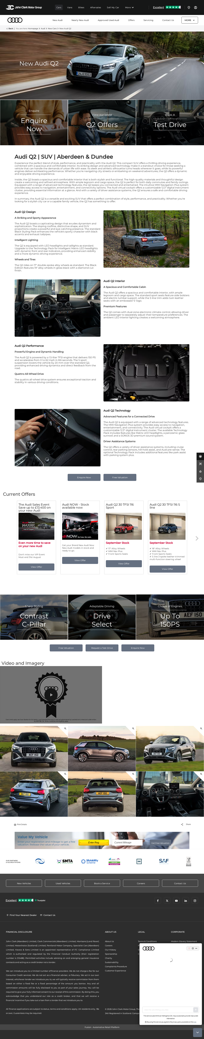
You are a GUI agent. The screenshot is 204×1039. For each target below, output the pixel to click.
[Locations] (188, 7)
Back (11, 28)
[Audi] (14, 20)
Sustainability (111, 962)
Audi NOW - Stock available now (75, 506)
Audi (43, 28)
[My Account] (195, 7)
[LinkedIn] (185, 900)
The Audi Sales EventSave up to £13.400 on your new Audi (35, 507)
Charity (108, 958)
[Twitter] (167, 900)
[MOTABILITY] (89, 861)
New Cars (52, 28)
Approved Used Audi (108, 20)
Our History (110, 950)
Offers (131, 20)
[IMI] (139, 861)
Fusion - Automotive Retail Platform (102, 1027)
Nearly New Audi (80, 20)
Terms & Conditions (147, 941)
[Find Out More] (37, 567)
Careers (108, 945)
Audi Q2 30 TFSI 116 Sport (120, 506)
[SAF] (164, 861)
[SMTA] (65, 861)
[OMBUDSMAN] (114, 861)
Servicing (148, 20)
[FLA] (40, 861)
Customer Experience (115, 970)
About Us (109, 941)
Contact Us (168, 20)
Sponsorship (111, 954)
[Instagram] (195, 900)
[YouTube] (176, 900)
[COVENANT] (188, 861)
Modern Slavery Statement (184, 941)
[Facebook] (158, 900)
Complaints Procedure (116, 966)
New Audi (58, 20)
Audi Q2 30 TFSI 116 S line (165, 506)
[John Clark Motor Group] (24, 7)
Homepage (33, 28)
